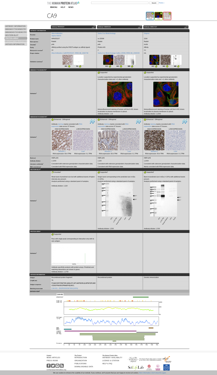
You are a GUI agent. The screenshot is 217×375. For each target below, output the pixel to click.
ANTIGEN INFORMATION (14, 44)
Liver (83, 151)
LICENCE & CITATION (110, 361)
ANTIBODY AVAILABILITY (112, 358)
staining (60, 124)
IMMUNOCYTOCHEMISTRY (15, 29)
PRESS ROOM (52, 361)
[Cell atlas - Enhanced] (158, 13)
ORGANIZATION (80, 361)
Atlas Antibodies (56, 33)
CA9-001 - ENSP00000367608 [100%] (64, 288)
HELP (63, 7)
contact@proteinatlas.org (56, 370)
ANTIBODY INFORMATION (15, 26)
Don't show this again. (158, 373)
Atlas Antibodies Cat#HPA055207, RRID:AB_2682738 (69, 53)
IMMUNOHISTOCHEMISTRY (16, 32)
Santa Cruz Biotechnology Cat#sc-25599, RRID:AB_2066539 (119, 53)
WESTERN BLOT (11, 35)
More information (145, 373)
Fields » (161, 3)
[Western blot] (130, 60)
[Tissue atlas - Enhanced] (150, 13)
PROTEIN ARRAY (12, 38)
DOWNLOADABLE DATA (83, 367)
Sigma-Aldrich (56, 36)
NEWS (71, 7)
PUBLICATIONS (80, 364)
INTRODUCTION (80, 358)
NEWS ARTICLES (53, 358)
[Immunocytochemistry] (108, 60)
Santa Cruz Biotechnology (107, 33)
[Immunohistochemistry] (68, 60)
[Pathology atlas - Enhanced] (167, 13)
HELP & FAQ (107, 364)
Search (154, 3)
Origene (146, 33)
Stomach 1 (62, 151)
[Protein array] (79, 60)
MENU (54, 7)
